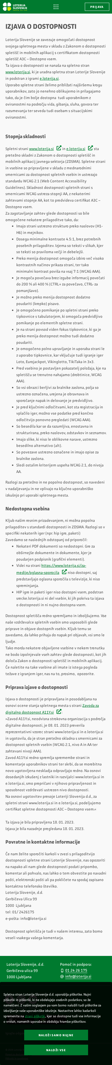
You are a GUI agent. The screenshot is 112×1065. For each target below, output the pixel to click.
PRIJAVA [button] (97, 7)
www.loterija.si (17, 71)
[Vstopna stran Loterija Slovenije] (15, 6)
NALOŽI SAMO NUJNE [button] (56, 1035)
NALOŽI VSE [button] (56, 1050)
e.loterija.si (49, 78)
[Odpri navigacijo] (56, 6)
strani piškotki (35, 1016)
